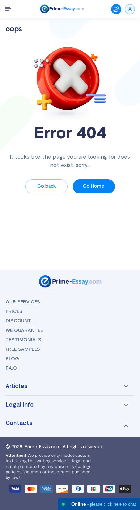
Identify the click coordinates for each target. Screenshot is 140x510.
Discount (18, 320)
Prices (14, 311)
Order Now (116, 9)
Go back (46, 186)
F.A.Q (11, 368)
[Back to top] (126, 431)
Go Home (93, 186)
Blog (12, 358)
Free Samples (23, 349)
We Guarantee (24, 330)
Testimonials (23, 339)
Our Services (23, 302)
